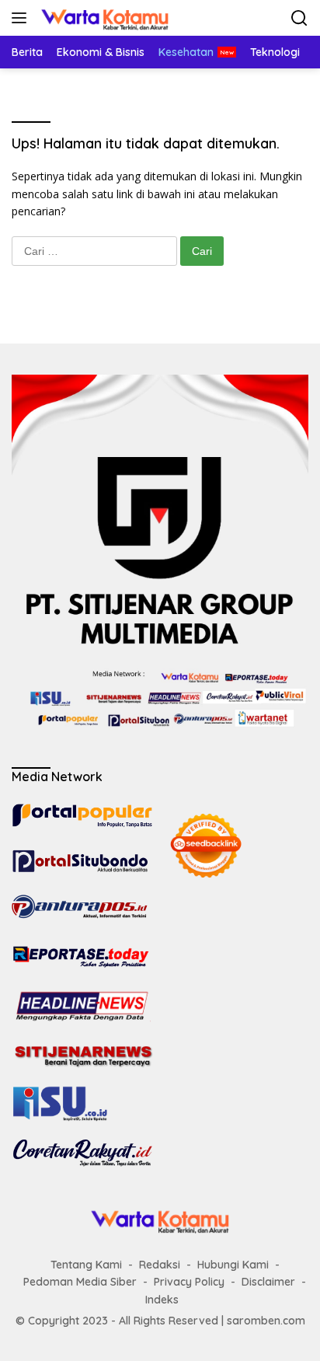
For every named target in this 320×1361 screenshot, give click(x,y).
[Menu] (22, 18)
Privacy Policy (189, 1282)
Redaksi (159, 1265)
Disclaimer (268, 1282)
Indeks (162, 1300)
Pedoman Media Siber (80, 1282)
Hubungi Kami (233, 1265)
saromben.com (266, 1321)
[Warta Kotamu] (103, 18)
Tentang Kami (86, 1265)
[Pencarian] (299, 18)
